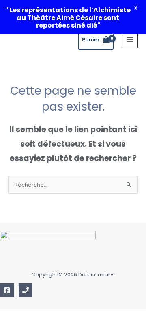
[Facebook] (7, 290)
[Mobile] (25, 290)
